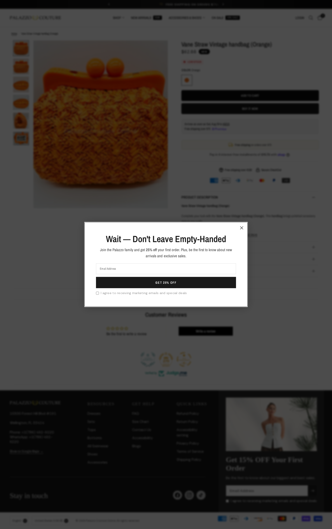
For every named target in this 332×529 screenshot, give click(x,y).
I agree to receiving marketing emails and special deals (144, 293)
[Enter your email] (166, 282)
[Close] (241, 228)
